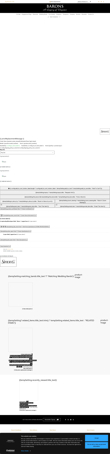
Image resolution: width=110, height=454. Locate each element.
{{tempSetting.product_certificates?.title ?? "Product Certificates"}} (17, 209)
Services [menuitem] (78, 14)
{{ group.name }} (4, 156)
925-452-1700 (10, 249)
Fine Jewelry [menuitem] (52, 14)
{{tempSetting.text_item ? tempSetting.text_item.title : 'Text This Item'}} (27, 206)
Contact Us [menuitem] (91, 14)
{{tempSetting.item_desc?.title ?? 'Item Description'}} (13, 239)
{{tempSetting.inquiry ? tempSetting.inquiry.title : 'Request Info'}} (55, 192)
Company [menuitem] (72, 14)
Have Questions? (5, 246)
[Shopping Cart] (101, 1)
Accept (97, 438)
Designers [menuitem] (58, 14)
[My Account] (104, 1)
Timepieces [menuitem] (66, 14)
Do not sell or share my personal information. (96, 445)
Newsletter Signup (50, 419)
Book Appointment (55, 1)
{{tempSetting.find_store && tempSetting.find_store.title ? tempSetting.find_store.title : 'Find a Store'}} (55, 197)
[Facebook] (66, 419)
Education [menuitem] (84, 14)
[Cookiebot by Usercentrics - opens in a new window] (10, 451)
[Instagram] (68, 419)
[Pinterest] (71, 419)
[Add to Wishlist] (60, 17)
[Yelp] (73, 419)
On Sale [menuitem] (18, 14)
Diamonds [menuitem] (35, 14)
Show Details (25, 451)
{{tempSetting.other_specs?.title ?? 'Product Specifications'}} (15, 231)
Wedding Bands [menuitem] (43, 14)
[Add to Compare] (48, 17)
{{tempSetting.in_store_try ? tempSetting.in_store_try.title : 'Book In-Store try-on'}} (27, 201)
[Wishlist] (99, 1)
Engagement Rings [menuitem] (26, 14)
